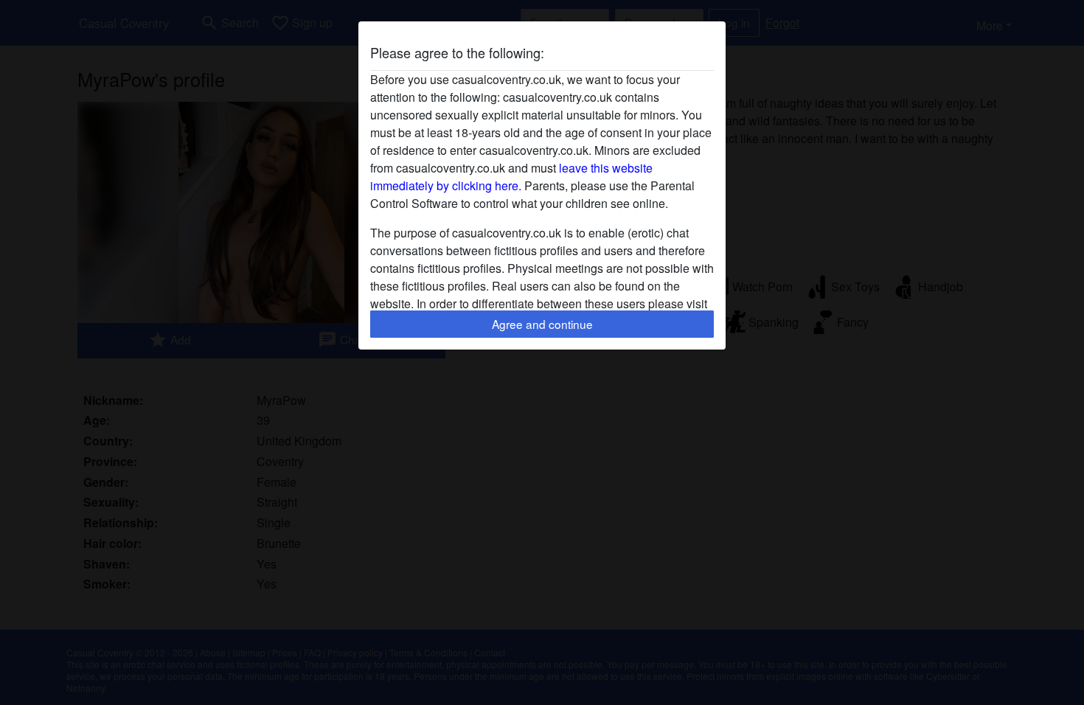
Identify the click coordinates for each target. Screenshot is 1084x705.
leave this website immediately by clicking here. (511, 176)
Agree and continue (542, 324)
